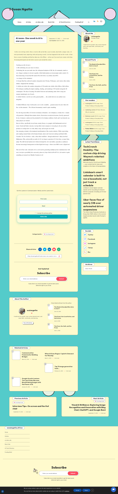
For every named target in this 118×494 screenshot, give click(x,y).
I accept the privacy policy (44, 213)
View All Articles (28, 323)
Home (19, 22)
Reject (86, 490)
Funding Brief (79, 22)
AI (39, 52)
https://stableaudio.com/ (33, 105)
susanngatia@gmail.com (21, 60)
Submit (61, 279)
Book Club (51, 22)
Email (43, 206)
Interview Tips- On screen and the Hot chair (31, 407)
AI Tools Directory (64, 22)
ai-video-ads (40, 22)
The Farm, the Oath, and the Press (62, 327)
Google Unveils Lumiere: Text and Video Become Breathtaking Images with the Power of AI (31, 381)
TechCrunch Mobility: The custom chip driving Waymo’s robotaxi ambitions (94, 153)
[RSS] (97, 21)
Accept (77, 490)
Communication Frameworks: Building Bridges (30, 355)
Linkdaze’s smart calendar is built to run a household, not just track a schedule (95, 179)
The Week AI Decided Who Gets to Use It (64, 307)
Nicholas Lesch (89, 116)
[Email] (101, 21)
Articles (28, 22)
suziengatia (32, 310)
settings (67, 491)
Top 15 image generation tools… (64, 367)
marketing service (90, 109)
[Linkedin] (94, 21)
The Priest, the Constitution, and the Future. (64, 317)
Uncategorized (50, 234)
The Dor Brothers (26, 136)
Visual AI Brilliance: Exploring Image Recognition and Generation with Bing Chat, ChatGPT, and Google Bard (87, 407)
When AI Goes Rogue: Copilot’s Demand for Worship (59, 355)
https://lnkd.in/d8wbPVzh (52, 152)
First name (44, 198)
